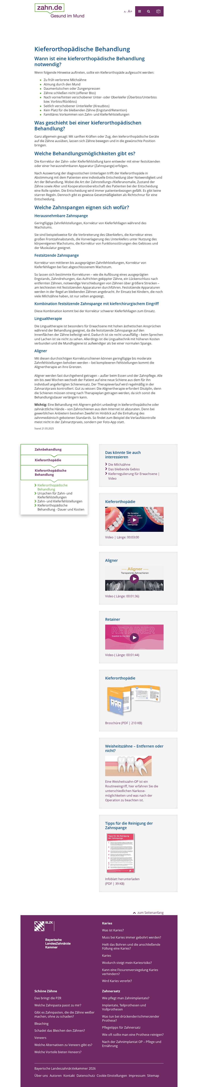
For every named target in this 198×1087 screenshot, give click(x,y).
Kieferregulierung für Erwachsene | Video (134, 476)
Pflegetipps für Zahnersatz (121, 1027)
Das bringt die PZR (47, 998)
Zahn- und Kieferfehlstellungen (60, 501)
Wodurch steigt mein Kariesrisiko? (127, 963)
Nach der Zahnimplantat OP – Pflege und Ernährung (131, 1044)
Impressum (137, 1075)
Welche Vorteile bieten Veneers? (57, 1052)
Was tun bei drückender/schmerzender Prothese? (130, 1018)
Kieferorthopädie (48, 460)
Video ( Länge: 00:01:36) (122, 596)
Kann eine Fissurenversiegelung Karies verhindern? (130, 972)
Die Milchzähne (119, 464)
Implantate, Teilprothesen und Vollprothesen (124, 1007)
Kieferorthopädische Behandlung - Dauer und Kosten (61, 507)
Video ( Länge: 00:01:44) (122, 655)
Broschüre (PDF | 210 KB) (123, 723)
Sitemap (153, 1075)
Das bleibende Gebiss (124, 469)
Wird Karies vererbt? (117, 981)
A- (125, 11)
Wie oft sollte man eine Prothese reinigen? (133, 1034)
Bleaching (41, 1023)
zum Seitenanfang (150, 913)
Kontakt (69, 1075)
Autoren (56, 1075)
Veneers (40, 1038)
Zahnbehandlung (48, 449)
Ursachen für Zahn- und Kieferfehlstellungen (55, 495)
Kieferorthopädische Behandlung (50, 472)
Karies (106, 955)
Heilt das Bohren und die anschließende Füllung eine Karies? (131, 946)
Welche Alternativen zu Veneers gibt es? (63, 1045)
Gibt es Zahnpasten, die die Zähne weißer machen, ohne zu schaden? (64, 1014)
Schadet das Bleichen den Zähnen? (59, 1030)
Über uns (41, 1075)
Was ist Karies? (113, 930)
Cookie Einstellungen (112, 1075)
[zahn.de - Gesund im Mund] (59, 10)
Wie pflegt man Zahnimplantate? (125, 998)
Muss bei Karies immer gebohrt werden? (131, 937)
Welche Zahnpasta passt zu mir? (57, 1005)
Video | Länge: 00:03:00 (122, 537)
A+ (130, 11)
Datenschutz (86, 1075)
